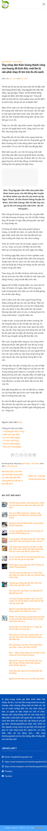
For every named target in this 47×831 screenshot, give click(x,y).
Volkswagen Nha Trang (13, 431)
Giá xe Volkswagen (11, 443)
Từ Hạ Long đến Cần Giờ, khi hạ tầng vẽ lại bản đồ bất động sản (26, 532)
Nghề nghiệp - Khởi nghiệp (12, 62)
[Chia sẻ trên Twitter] (21, 455)
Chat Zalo (38, 828)
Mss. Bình (24, 79)
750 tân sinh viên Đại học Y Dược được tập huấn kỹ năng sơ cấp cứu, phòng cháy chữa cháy (27, 575)
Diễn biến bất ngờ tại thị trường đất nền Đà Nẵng (25, 672)
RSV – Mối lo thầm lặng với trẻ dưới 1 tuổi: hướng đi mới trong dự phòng (27, 654)
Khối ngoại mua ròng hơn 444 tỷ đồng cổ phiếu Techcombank (26, 566)
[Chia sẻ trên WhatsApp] (13, 455)
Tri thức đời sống (11, 440)
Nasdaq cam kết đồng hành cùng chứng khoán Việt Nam (26, 524)
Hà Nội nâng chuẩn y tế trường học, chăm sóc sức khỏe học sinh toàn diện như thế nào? (26, 505)
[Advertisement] (23, 33)
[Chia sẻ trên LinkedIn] (34, 455)
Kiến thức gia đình (11, 434)
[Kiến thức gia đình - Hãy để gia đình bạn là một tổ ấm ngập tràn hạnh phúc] (12, 4)
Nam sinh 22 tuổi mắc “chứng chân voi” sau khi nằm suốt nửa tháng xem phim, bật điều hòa (26, 637)
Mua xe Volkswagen (12, 446)
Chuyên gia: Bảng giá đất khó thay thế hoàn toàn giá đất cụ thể (25, 584)
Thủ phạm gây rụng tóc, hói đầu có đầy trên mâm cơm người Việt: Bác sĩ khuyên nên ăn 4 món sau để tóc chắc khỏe (26, 549)
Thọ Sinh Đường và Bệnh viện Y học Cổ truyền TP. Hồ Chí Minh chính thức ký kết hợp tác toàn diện (26, 601)
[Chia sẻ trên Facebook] (17, 455)
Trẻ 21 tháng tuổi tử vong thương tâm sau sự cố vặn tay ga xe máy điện (27, 558)
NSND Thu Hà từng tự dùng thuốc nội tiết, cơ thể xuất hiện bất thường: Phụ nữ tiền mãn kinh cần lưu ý (26, 619)
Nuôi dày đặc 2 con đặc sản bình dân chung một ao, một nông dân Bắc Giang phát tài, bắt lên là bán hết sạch (12, 477)
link (19, 422)
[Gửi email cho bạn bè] (26, 455)
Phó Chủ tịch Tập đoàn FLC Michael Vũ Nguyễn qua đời (25, 592)
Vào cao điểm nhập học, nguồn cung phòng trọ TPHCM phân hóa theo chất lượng (25, 515)
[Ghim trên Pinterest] (30, 455)
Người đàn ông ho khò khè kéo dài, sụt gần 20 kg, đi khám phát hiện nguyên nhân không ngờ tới (25, 663)
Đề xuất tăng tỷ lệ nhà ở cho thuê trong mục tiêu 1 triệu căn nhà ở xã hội (25, 646)
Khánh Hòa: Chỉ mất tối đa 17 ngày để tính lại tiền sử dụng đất (25, 628)
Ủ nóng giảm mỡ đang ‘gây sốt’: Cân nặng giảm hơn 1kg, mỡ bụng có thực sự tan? (27, 540)
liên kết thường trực (11, 466)
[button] (43, 4)
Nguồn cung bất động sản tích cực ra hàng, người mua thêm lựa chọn (25, 610)
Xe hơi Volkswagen (11, 437)
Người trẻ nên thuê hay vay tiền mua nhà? (26, 679)
